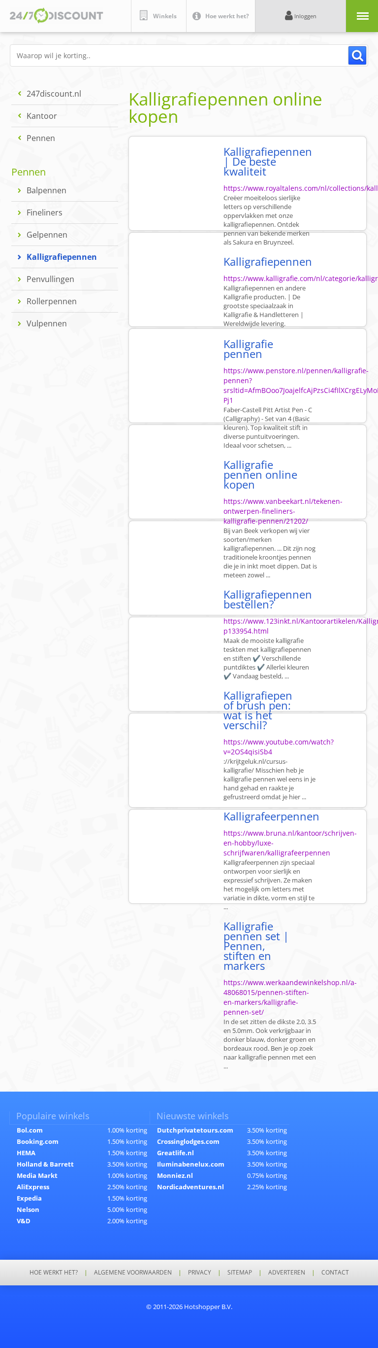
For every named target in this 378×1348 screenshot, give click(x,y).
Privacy (199, 1273)
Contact (335, 1273)
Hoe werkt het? (54, 1273)
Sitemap (239, 1273)
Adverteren (286, 1273)
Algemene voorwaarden (133, 1273)
